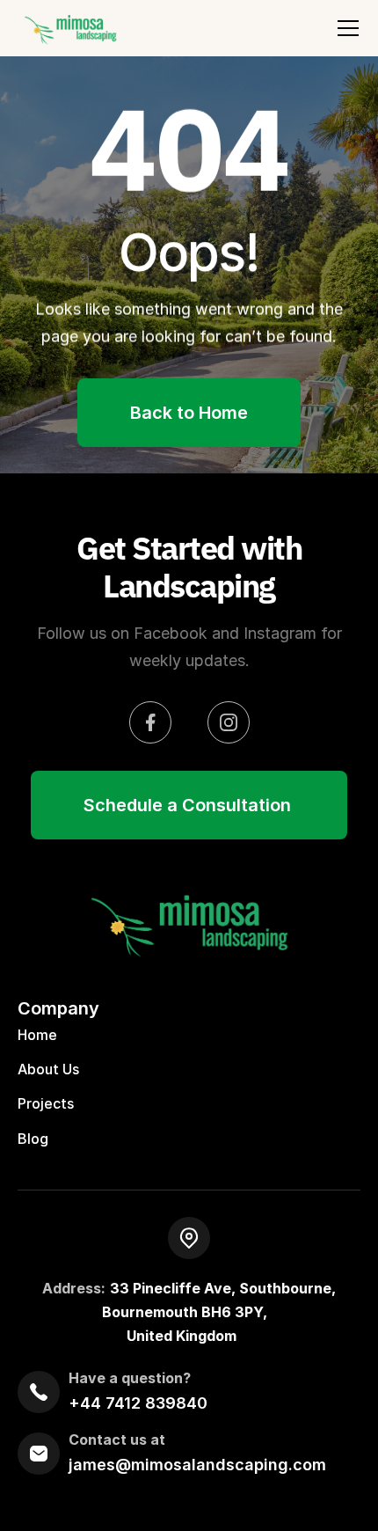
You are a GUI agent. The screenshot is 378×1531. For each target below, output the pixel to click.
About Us (48, 1070)
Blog (33, 1138)
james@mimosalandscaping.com (197, 1464)
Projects (46, 1104)
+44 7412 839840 (138, 1403)
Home (37, 1035)
